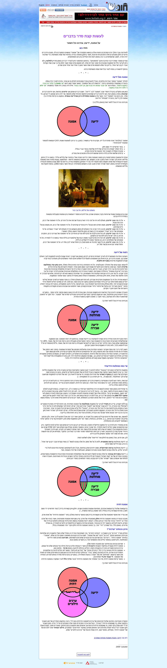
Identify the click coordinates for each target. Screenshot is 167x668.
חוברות (66, 5)
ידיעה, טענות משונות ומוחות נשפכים (107, 638)
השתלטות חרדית (71, 22)
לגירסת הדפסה (46, 26)
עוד (43, 22)
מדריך (72, 5)
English (41, 5)
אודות (96, 5)
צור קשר (90, 5)
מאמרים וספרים (122, 22)
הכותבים (54, 5)
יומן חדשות (102, 22)
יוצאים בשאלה (82, 22)
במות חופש (50, 22)
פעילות (61, 5)
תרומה (47, 5)
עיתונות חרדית (60, 22)
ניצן (81, 48)
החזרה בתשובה (93, 22)
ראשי (124, 26)
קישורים (77, 5)
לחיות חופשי (111, 22)
